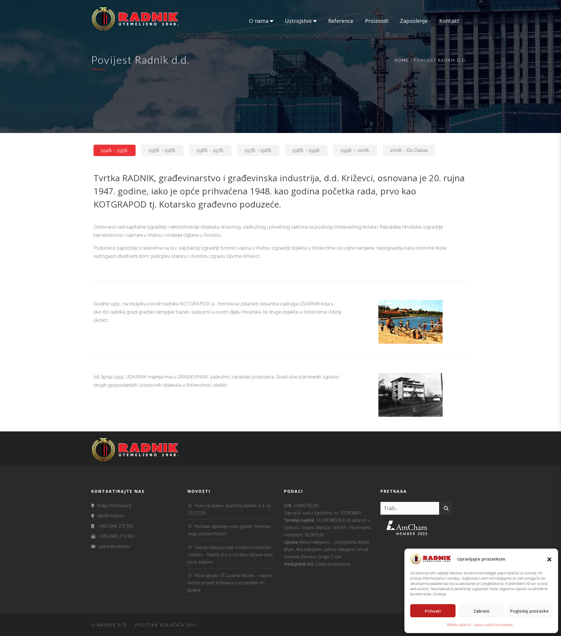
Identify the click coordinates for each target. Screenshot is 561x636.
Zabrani (481, 611)
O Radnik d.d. (109, 625)
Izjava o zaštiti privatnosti (493, 624)
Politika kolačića (459, 624)
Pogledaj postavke (529, 611)
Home (401, 60)
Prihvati (433, 611)
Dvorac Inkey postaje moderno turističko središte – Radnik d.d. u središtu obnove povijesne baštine (231, 555)
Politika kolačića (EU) (165, 625)
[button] (549, 559)
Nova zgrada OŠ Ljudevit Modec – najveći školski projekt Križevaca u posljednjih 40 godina (230, 583)
